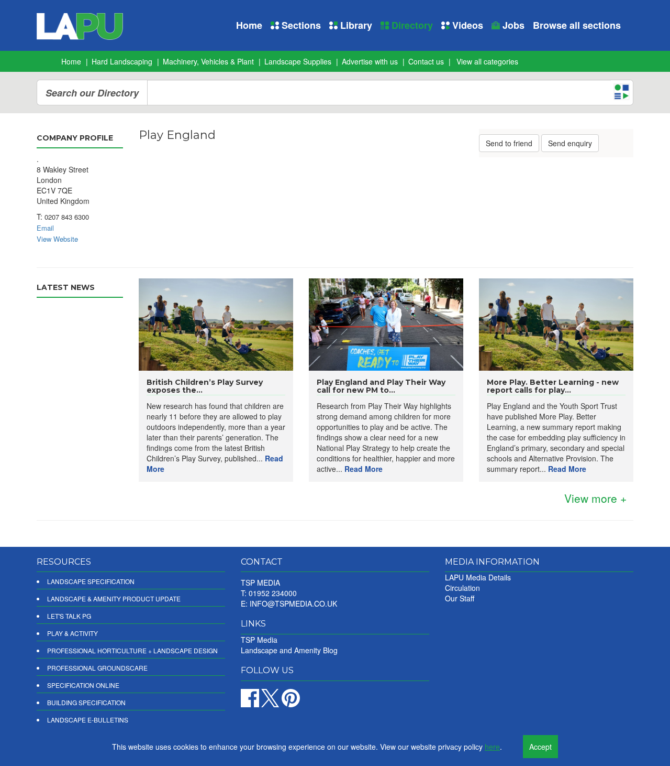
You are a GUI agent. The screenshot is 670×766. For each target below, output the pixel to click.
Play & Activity (72, 633)
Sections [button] (300, 25)
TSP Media (259, 639)
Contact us (426, 61)
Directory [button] (411, 25)
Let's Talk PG (69, 615)
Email (45, 228)
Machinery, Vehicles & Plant (208, 61)
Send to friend (509, 143)
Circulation (462, 587)
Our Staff (459, 598)
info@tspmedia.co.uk (293, 603)
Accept (540, 746)
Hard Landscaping (122, 61)
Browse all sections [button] (577, 25)
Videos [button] (466, 25)
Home (249, 25)
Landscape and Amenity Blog (289, 650)
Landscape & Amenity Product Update (114, 598)
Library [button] (355, 25)
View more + (595, 498)
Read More (363, 468)
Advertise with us (370, 61)
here (492, 746)
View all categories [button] (487, 61)
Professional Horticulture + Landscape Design (132, 650)
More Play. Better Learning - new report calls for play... (553, 386)
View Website (57, 239)
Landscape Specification (91, 581)
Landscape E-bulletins (87, 719)
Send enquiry (570, 143)
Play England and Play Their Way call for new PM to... (381, 386)
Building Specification (86, 702)
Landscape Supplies (297, 61)
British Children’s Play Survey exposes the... (205, 386)
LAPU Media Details (478, 577)
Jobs (512, 25)
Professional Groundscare (97, 667)
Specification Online (83, 685)
